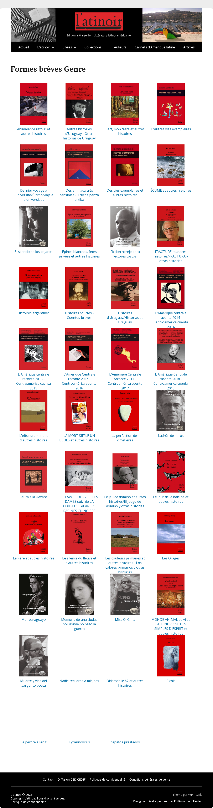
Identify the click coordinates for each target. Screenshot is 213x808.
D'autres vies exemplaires (171, 129)
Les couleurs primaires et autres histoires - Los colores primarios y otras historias (125, 565)
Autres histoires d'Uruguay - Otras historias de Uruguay (79, 134)
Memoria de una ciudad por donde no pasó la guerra (79, 624)
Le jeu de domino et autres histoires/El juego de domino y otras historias (125, 502)
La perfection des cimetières (125, 437)
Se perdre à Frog (34, 742)
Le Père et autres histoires (33, 558)
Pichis (170, 681)
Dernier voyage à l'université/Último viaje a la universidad (33, 195)
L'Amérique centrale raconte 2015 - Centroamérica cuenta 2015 (33, 381)
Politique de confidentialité (107, 779)
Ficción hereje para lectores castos (125, 254)
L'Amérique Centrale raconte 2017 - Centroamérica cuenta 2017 (125, 381)
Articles (189, 47)
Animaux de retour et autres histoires (33, 131)
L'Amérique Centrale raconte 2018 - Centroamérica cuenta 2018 (171, 381)
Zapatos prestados (125, 742)
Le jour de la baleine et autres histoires (170, 499)
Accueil (23, 47)
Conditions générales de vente (149, 779)
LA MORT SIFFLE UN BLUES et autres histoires (79, 437)
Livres (67, 47)
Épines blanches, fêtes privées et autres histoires (79, 254)
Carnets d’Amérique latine (155, 47)
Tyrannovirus (79, 742)
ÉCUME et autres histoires (170, 190)
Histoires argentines (33, 313)
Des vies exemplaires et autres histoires (125, 192)
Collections (93, 47)
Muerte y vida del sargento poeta (33, 683)
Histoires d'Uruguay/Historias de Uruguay (125, 318)
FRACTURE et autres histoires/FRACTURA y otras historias (171, 256)
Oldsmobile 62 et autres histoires (125, 683)
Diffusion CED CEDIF (71, 779)
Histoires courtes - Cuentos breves (79, 315)
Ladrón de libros (171, 435)
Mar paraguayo (33, 619)
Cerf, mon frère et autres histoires (125, 131)
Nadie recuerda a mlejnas (79, 681)
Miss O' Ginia (125, 619)
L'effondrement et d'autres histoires (33, 437)
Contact (48, 779)
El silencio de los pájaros (33, 251)
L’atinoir (43, 47)
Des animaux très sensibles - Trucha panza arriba (79, 195)
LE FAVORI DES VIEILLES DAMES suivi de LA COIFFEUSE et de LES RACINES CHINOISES (79, 504)
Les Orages (171, 558)
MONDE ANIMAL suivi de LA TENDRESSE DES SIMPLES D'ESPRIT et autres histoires (170, 626)
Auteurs (120, 47)
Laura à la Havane (34, 497)
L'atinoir (16, 795)
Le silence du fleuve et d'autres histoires (79, 560)
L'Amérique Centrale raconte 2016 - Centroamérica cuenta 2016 (79, 381)
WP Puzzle (195, 795)
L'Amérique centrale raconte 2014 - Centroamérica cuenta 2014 (171, 320)
